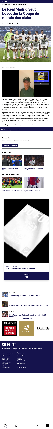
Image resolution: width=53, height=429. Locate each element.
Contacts (15, 348)
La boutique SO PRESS (25, 348)
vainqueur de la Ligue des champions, (12, 102)
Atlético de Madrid (21, 367)
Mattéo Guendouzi (6, 355)
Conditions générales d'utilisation (11, 350)
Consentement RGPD (34, 350)
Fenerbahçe (19, 359)
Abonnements (6, 348)
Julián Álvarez (5, 357)
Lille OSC (19, 358)
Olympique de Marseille (22, 361)
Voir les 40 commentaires (9, 145)
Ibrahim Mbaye (5, 361)
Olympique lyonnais (21, 355)
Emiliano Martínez (6, 367)
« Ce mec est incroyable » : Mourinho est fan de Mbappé (33, 156)
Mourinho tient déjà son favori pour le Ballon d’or (11, 156)
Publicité (24, 350)
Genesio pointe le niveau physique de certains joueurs (15, 300)
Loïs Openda (5, 363)
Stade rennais (20, 364)
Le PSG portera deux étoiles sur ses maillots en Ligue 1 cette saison (32, 178)
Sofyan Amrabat (5, 366)
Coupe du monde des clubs (31, 99)
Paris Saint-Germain (21, 357)
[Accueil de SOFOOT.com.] (8, 1)
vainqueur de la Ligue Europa (31, 113)
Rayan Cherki (5, 359)
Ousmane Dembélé (6, 362)
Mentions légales (38, 348)
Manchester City (21, 363)
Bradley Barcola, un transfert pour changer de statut (10, 178)
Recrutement (45, 350)
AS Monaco (20, 366)
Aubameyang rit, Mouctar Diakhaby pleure (12, 290)
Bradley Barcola (5, 358)
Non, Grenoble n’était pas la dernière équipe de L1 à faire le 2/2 (17, 310)
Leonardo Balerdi (6, 364)
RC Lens (19, 362)
